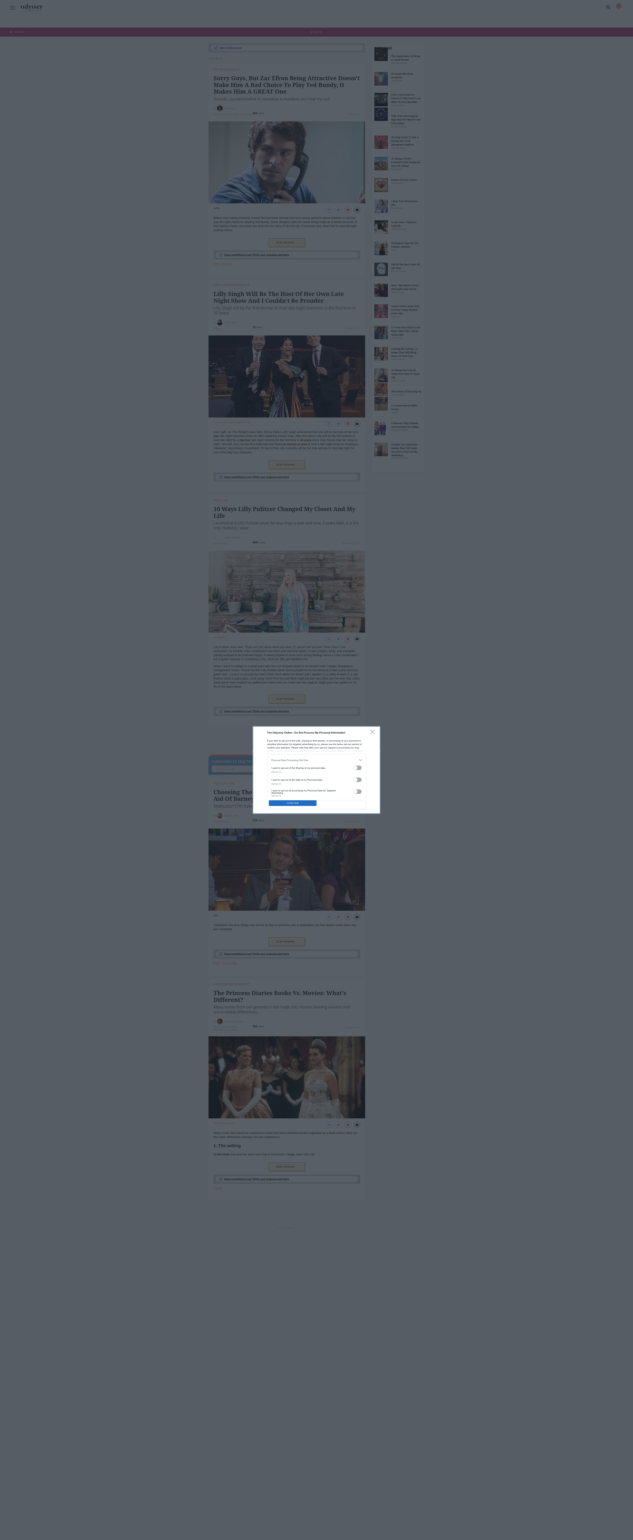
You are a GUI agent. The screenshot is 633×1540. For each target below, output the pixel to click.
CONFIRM (293, 803)
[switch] (357, 768)
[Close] (373, 733)
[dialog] (316, 770)
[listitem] (316, 760)
